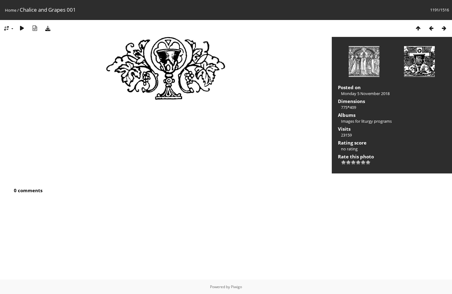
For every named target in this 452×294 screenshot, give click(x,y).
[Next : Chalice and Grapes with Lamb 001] (444, 28)
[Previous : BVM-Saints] (431, 28)
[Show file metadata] (34, 28)
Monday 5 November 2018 (365, 93)
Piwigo (236, 286)
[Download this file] (47, 28)
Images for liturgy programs (366, 121)
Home (10, 10)
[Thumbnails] (418, 28)
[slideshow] (21, 28)
